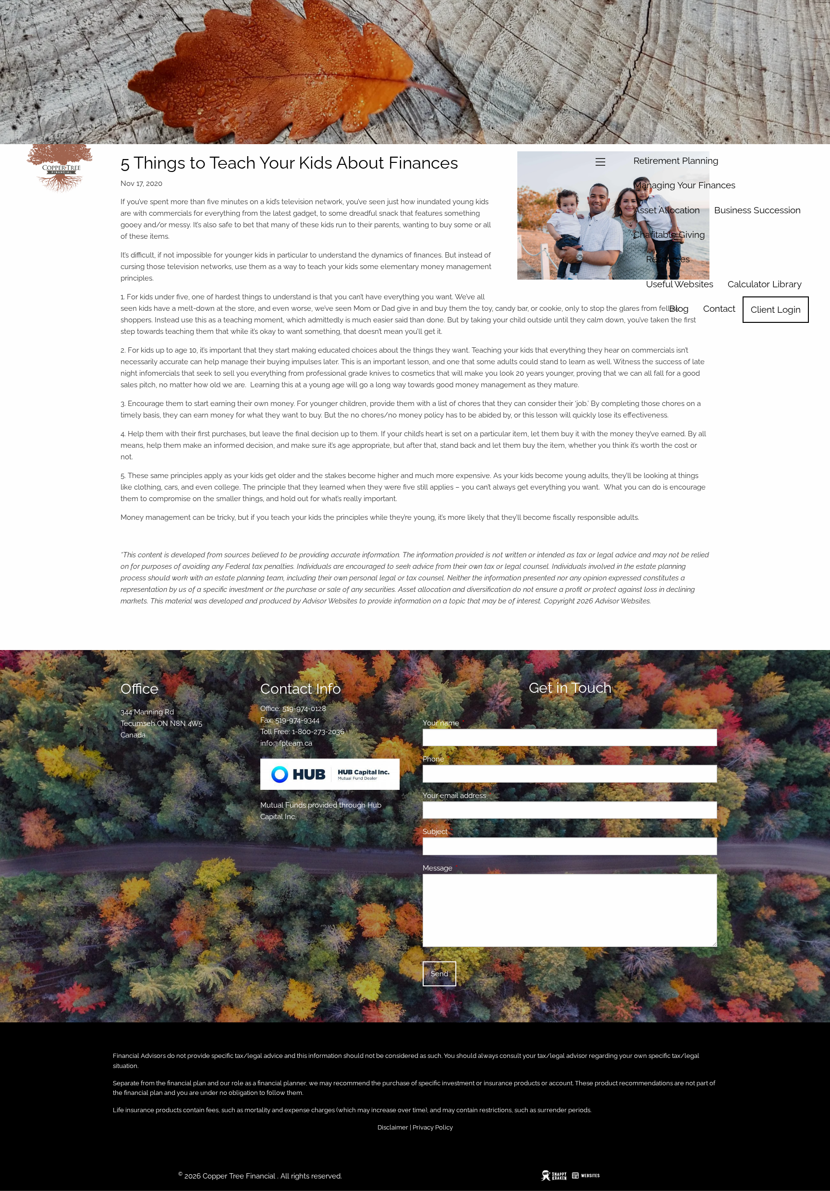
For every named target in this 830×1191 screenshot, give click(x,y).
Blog (679, 308)
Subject (470, 831)
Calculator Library (765, 284)
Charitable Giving (669, 234)
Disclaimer (393, 1127)
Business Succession (757, 210)
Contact (719, 308)
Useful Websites (679, 284)
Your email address (489, 795)
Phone (468, 759)
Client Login (776, 309)
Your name (476, 723)
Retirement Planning (676, 160)
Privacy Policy (433, 1127)
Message (472, 868)
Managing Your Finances (684, 185)
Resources (668, 259)
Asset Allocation (667, 210)
